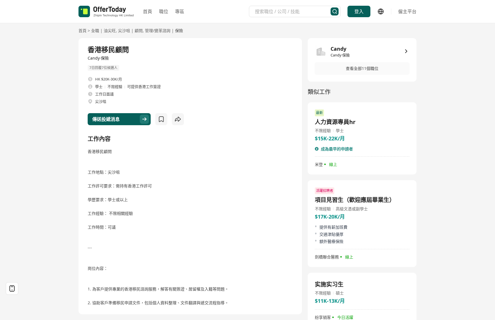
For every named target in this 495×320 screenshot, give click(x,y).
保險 (179, 30)
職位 (163, 11)
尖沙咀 (124, 30)
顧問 (139, 30)
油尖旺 (110, 30)
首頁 (147, 11)
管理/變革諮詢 (157, 30)
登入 (359, 11)
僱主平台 (407, 11)
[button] (362, 68)
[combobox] (293, 11)
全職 (95, 30)
